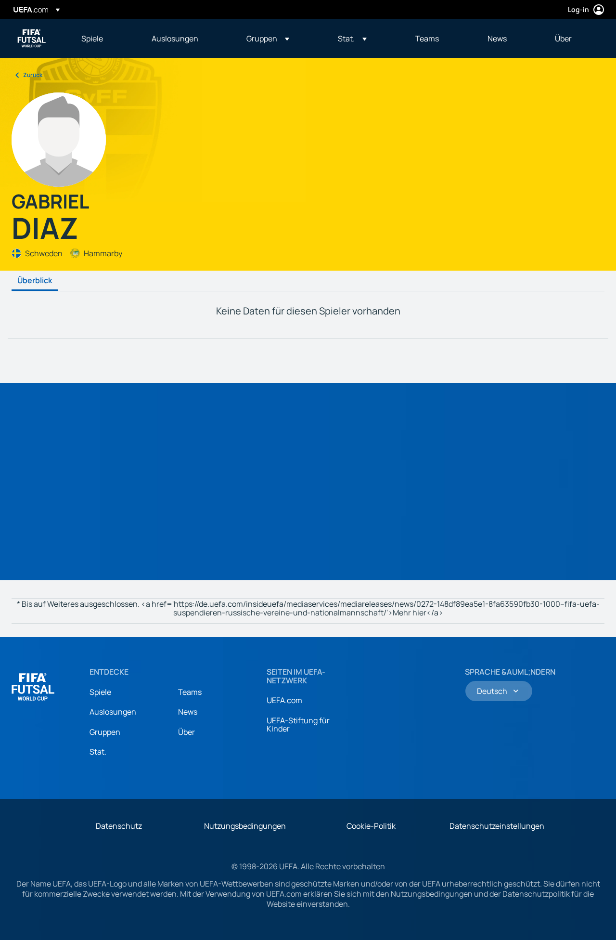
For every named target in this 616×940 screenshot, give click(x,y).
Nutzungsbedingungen (245, 826)
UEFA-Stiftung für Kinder (298, 724)
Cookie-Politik (371, 826)
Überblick (34, 280)
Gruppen (105, 732)
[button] (267, 38)
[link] (92, 38)
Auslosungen (113, 711)
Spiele (100, 692)
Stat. (98, 751)
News (187, 711)
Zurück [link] (32, 75)
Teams (190, 692)
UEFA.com (284, 700)
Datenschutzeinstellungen (496, 826)
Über (186, 732)
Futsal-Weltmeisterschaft (32, 38)
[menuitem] (104, 38)
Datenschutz (119, 826)
